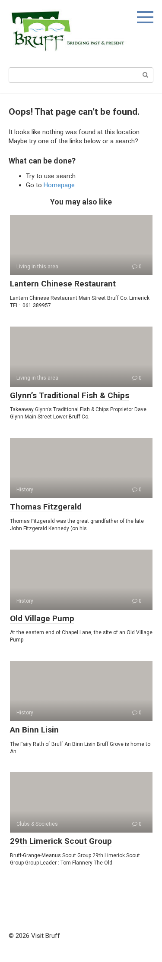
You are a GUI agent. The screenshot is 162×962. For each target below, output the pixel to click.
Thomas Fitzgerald (46, 507)
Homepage (59, 185)
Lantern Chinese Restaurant (63, 284)
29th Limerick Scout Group (61, 841)
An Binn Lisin (34, 730)
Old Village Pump (42, 618)
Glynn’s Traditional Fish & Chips (69, 395)
